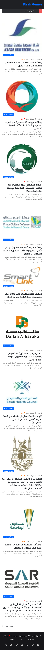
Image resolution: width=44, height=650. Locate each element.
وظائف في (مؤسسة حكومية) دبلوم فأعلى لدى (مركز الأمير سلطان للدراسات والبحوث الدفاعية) (22, 250)
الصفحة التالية (9, 626)
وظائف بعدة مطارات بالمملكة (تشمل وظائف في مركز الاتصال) (23, 64)
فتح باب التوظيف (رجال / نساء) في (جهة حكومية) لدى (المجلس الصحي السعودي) (22, 419)
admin (39, 59)
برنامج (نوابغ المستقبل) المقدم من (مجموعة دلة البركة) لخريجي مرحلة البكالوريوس (24, 356)
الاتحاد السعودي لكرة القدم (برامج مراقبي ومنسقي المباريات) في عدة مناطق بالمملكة (24, 188)
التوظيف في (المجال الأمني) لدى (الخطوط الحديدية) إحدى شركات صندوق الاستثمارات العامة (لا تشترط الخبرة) (22, 607)
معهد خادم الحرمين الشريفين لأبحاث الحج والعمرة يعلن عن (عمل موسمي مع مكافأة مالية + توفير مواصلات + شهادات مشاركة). (22, 483)
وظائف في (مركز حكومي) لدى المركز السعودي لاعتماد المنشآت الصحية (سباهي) (23, 125)
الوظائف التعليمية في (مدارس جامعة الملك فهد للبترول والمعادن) (23, 546)
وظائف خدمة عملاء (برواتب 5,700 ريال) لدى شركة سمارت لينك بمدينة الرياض (23, 295)
